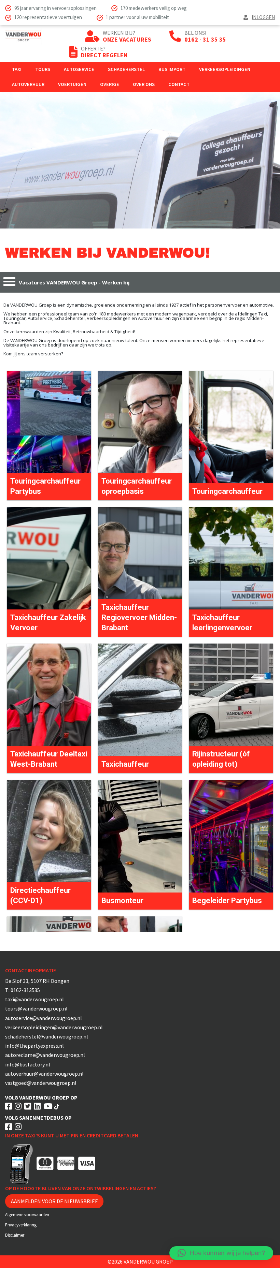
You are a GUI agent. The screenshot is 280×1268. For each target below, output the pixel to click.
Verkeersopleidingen (224, 69)
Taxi (17, 69)
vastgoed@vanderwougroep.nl (40, 1082)
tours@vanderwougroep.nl (36, 1008)
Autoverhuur (28, 84)
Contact (179, 84)
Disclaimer (14, 1235)
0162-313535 (25, 990)
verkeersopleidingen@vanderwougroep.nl (54, 1027)
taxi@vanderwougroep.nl (34, 999)
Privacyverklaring (21, 1224)
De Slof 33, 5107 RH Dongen (37, 980)
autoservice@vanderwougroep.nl (43, 1018)
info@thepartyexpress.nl (34, 1045)
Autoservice (79, 69)
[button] (221, 1253)
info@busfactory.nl (27, 1064)
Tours (42, 69)
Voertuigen (72, 84)
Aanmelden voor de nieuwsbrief (54, 1201)
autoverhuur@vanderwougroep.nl (44, 1073)
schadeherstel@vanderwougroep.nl (46, 1036)
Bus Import (171, 69)
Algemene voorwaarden (27, 1214)
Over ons (144, 84)
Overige (109, 84)
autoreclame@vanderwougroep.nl (45, 1054)
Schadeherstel (126, 69)
